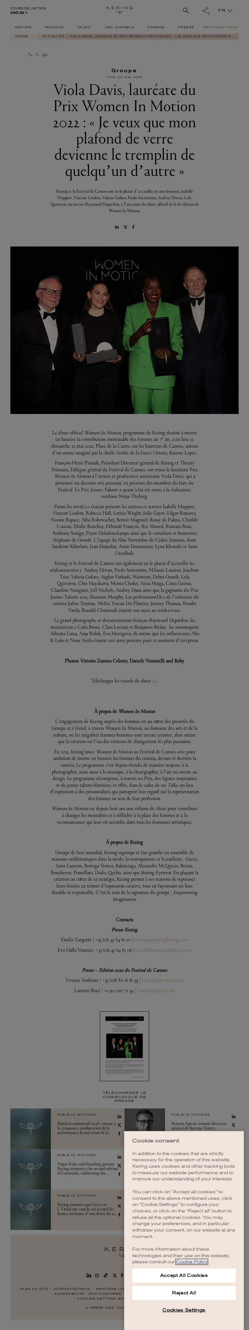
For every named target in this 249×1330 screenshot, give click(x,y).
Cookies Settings (184, 1310)
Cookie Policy (192, 1261)
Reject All (184, 1292)
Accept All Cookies (184, 1275)
